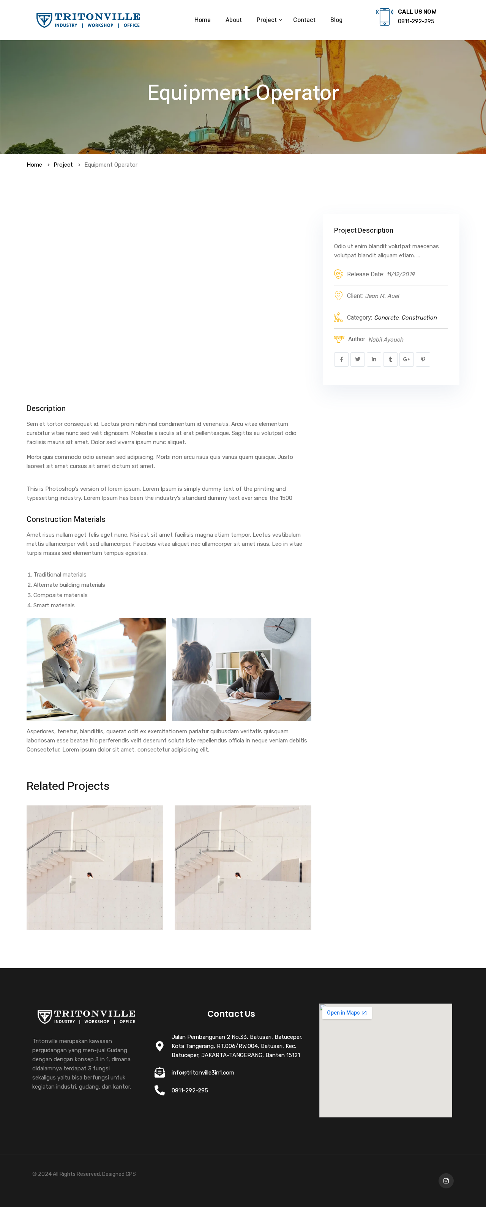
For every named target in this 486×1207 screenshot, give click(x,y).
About (234, 20)
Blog (336, 20)
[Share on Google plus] (406, 359)
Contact (304, 20)
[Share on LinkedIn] (374, 359)
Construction (419, 317)
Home (202, 20)
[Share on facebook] (341, 359)
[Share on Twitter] (357, 359)
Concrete (386, 317)
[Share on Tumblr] (390, 359)
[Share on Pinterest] (423, 359)
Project (267, 20)
